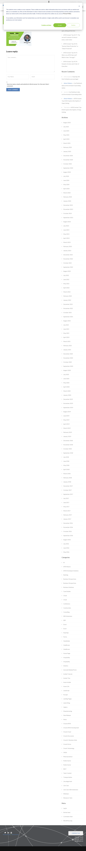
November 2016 (68, 527)
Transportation (67, 777)
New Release (67, 715)
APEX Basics (67, 566)
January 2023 (67, 250)
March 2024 (66, 193)
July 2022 (66, 275)
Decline (73, 25)
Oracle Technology (68, 748)
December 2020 (68, 354)
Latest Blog (66, 703)
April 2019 (66, 424)
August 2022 (67, 271)
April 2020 (66, 387)
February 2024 (67, 197)
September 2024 (68, 168)
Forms (65, 637)
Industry (65, 666)
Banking (65, 575)
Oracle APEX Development (71, 727)
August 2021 (67, 321)
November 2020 (68, 358)
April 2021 (66, 337)
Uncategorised (67, 781)
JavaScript (66, 690)
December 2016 (68, 523)
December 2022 (68, 254)
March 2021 (66, 341)
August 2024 (67, 172)
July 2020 (66, 374)
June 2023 (66, 230)
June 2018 (66, 461)
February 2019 (67, 432)
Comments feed (67, 816)
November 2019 (68, 403)
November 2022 (68, 259)
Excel (64, 624)
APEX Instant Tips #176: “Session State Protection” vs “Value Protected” (70, 46)
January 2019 (67, 436)
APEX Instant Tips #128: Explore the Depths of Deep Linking (71, 101)
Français (80, 2)
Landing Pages (67, 699)
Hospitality (66, 657)
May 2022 (66, 283)
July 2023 (66, 226)
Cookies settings (46, 25)
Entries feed (66, 812)
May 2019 (66, 420)
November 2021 (68, 308)
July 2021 (66, 325)
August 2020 (67, 370)
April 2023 (66, 238)
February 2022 (67, 296)
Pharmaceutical (67, 756)
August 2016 (67, 539)
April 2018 (66, 469)
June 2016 (66, 548)
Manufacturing (67, 711)
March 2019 (66, 428)
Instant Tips (66, 678)
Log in (65, 808)
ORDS (65, 752)
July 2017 (66, 498)
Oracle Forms (67, 744)
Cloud (65, 595)
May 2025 (66, 135)
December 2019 (68, 399)
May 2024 (66, 184)
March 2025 (66, 143)
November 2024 (68, 159)
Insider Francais (67, 674)
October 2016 (67, 531)
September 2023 (68, 217)
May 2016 (66, 552)
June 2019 (66, 416)
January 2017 (67, 519)
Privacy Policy (67, 13)
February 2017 (67, 515)
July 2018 (66, 457)
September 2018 (68, 453)
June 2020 (66, 378)
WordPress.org (67, 820)
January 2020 (67, 395)
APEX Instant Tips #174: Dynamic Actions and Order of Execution (70, 64)
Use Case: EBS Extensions (70, 789)
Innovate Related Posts (70, 670)
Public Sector (67, 760)
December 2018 (68, 440)
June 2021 (66, 329)
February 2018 (67, 477)
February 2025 (67, 147)
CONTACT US (76, 833)
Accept (60, 25)
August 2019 (67, 411)
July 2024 (66, 176)
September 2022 (68, 267)
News (65, 719)
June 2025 (66, 131)
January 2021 (67, 349)
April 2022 (66, 287)
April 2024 (66, 188)
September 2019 (68, 407)
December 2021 (68, 304)
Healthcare (66, 645)
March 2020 (66, 391)
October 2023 (67, 213)
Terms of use (15, 834)
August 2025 (67, 122)
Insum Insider (67, 682)
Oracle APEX (67, 723)
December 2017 (68, 486)
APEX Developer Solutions (71, 571)
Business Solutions (68, 587)
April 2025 (66, 139)
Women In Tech (67, 798)
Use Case (66, 785)
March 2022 (66, 292)
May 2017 (66, 506)
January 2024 (67, 201)
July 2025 (66, 126)
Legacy (65, 707)
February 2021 (67, 345)
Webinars (66, 794)
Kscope (65, 694)
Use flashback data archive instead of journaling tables (72, 85)
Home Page (66, 653)
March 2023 (66, 242)
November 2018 (68, 444)
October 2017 (67, 490)
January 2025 (67, 151)
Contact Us (73, 2)
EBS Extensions (67, 616)
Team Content (67, 773)
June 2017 (66, 502)
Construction (67, 608)
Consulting (66, 612)
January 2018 (67, 482)
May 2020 (66, 382)
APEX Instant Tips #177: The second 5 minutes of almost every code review (71, 37)
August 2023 (67, 221)
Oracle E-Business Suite (70, 740)
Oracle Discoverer (68, 736)
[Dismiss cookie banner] (79, 6)
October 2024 (67, 164)
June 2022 (66, 279)
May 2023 (66, 234)
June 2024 (66, 180)
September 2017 (68, 494)
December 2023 (68, 205)
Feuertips (66, 632)
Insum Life (66, 686)
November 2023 (68, 209)
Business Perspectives (69, 579)
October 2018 (67, 449)
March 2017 (66, 511)
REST (65, 769)
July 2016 (66, 544)
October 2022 (67, 263)
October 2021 (67, 312)
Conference (66, 604)
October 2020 (67, 362)
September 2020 (68, 366)
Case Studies (67, 591)
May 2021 (66, 333)
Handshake (66, 641)
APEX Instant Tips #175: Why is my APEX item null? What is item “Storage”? (69, 55)
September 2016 (68, 535)
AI (64, 562)
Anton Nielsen (68, 83)
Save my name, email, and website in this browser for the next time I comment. (28, 85)
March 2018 (66, 473)
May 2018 (66, 465)
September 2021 (68, 316)
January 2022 (67, 300)
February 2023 (67, 246)
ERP (64, 620)
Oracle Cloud (67, 732)
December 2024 (68, 155)
